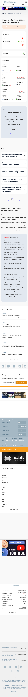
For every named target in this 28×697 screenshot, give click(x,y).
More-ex (4, 75)
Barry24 (4, 89)
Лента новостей (7, 309)
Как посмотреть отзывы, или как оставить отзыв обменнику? (12, 163)
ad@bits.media (23, 660)
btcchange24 (5, 60)
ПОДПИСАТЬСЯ (21, 382)
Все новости (14, 359)
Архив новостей (14, 691)
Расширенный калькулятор (9, 449)
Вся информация (13, 612)
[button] (23, 38)
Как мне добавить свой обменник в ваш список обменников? (13, 172)
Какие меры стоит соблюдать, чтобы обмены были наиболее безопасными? (11, 189)
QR (23, 688)
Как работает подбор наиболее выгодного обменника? (12, 155)
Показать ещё (14, 199)
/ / (10, 70)
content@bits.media (22, 654)
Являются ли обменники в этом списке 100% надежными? (12, 180)
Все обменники (14, 134)
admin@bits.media (22, 648)
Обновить (13, 509)
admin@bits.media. (18, 685)
